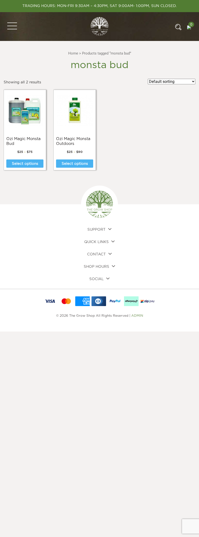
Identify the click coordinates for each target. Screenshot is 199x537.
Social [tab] (96, 279)
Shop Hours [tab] (96, 266)
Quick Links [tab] (96, 242)
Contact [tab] (96, 254)
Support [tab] (96, 229)
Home (73, 53)
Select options (25, 164)
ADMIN (137, 315)
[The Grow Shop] (100, 26)
